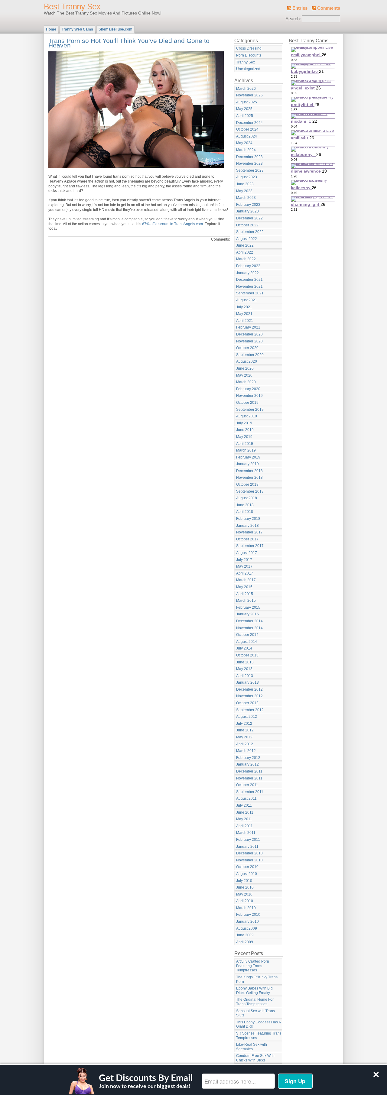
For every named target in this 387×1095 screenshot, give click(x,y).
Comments (328, 8)
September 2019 (250, 409)
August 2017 (246, 553)
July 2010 (244, 881)
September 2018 (250, 491)
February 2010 (248, 914)
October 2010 (247, 867)
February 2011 (248, 839)
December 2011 (249, 771)
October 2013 (247, 655)
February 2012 (248, 758)
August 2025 (246, 102)
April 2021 (244, 321)
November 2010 (249, 860)
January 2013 (247, 682)
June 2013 (245, 662)
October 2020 (247, 348)
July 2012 (244, 723)
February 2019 (248, 457)
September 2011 (249, 792)
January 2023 (247, 211)
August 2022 (246, 239)
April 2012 (244, 744)
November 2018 (249, 477)
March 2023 (246, 198)
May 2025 (244, 109)
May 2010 (244, 894)
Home (51, 29)
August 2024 (246, 136)
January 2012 (247, 764)
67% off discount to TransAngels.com (172, 224)
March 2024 (246, 150)
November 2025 (249, 95)
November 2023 (249, 163)
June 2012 (245, 730)
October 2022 (247, 225)
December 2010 (249, 853)
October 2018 (247, 484)
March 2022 (246, 259)
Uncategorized (248, 69)
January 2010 (247, 921)
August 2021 (246, 300)
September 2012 (250, 710)
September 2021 (250, 293)
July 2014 (244, 648)
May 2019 (244, 437)
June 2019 (245, 430)
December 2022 (249, 218)
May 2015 (244, 587)
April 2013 (244, 676)
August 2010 (246, 874)
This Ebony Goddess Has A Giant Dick (258, 1024)
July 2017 (244, 560)
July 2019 (244, 423)
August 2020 (246, 361)
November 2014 (249, 628)
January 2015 (247, 614)
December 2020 (249, 334)
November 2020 (249, 341)
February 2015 (248, 607)
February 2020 (248, 389)
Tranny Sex (245, 62)
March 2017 (246, 580)
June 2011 (244, 812)
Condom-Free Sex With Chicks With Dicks (255, 1058)
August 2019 (246, 416)
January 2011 (247, 846)
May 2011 (244, 819)
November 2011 (249, 778)
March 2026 (246, 88)
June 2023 (245, 184)
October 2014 (247, 635)
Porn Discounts (248, 55)
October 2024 (247, 129)
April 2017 (244, 573)
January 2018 (247, 525)
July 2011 (244, 805)
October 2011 (247, 785)
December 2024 (249, 123)
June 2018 (245, 505)
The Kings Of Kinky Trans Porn (257, 979)
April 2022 (244, 252)
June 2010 (245, 887)
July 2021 (244, 307)
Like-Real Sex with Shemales (251, 1046)
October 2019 (247, 402)
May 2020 (244, 375)
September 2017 (250, 546)
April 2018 (244, 512)
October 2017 (247, 539)
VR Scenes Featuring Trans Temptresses (258, 1035)
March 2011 (245, 833)
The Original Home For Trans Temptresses (255, 1001)
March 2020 (246, 382)
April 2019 (244, 444)
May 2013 (244, 669)
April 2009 (244, 942)
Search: (293, 18)
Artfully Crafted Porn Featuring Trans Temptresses (252, 965)
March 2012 (246, 751)
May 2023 (244, 191)
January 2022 (247, 273)
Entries (299, 8)
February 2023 (248, 204)
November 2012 (249, 696)
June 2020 (245, 368)
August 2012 (246, 716)
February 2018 (248, 519)
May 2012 (244, 737)
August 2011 (246, 798)
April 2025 (244, 116)
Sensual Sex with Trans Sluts (255, 1013)
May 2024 (244, 143)
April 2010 (244, 901)
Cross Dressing (249, 48)
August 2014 (246, 642)
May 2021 (244, 314)
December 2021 (249, 279)
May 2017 (244, 566)
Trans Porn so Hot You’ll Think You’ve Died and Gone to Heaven (129, 43)
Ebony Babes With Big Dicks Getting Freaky (254, 990)
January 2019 (247, 464)
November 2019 (249, 396)
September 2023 (250, 170)
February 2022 (248, 266)
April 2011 (244, 826)
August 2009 (246, 928)
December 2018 (249, 471)
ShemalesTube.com (115, 29)
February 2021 (248, 327)
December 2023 (249, 157)
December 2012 (249, 689)
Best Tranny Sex (72, 6)
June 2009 (245, 935)
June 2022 (245, 245)
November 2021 (249, 286)
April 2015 (244, 594)
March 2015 (246, 600)
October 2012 (247, 703)
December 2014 (249, 621)
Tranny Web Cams (77, 29)
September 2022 (250, 232)
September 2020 (250, 355)
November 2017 (249, 532)
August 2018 (246, 498)
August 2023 (246, 177)
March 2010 (246, 908)
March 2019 (246, 450)
